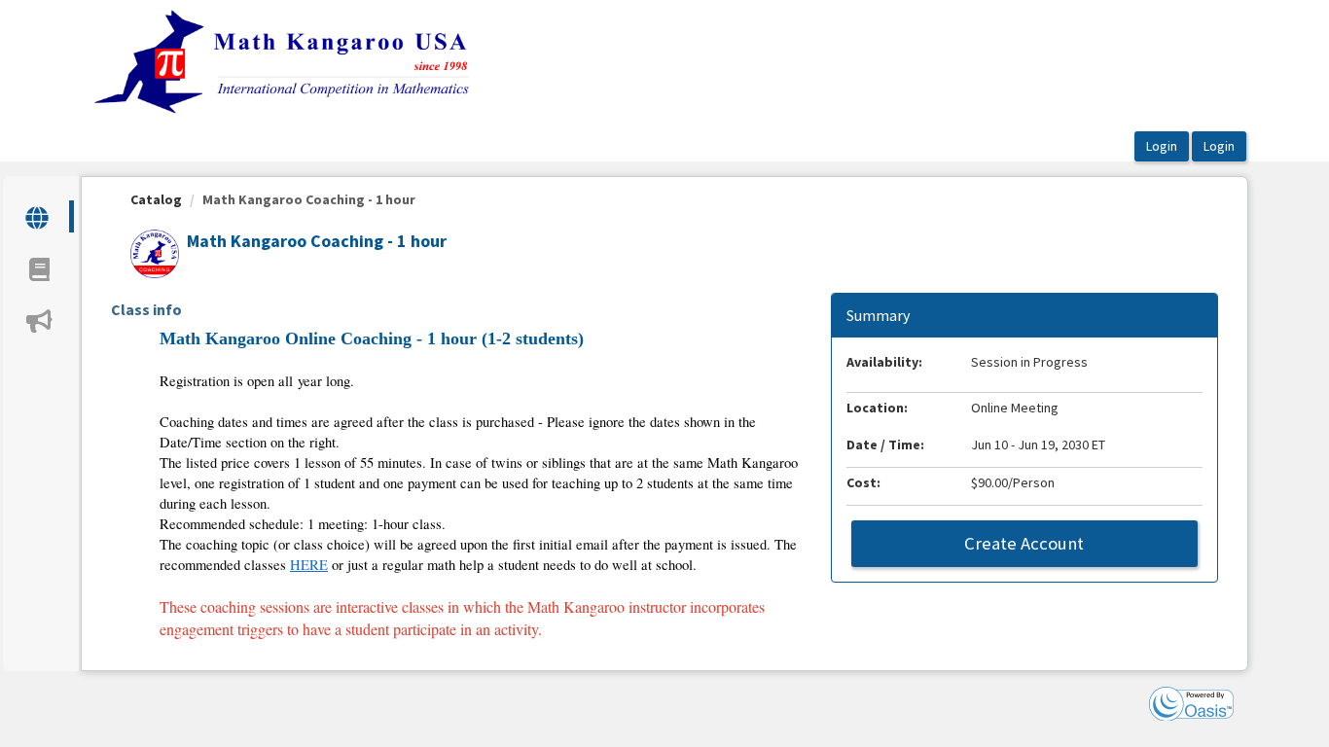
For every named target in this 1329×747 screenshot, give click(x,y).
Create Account (1024, 543)
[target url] (38, 216)
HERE (309, 564)
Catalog (156, 199)
